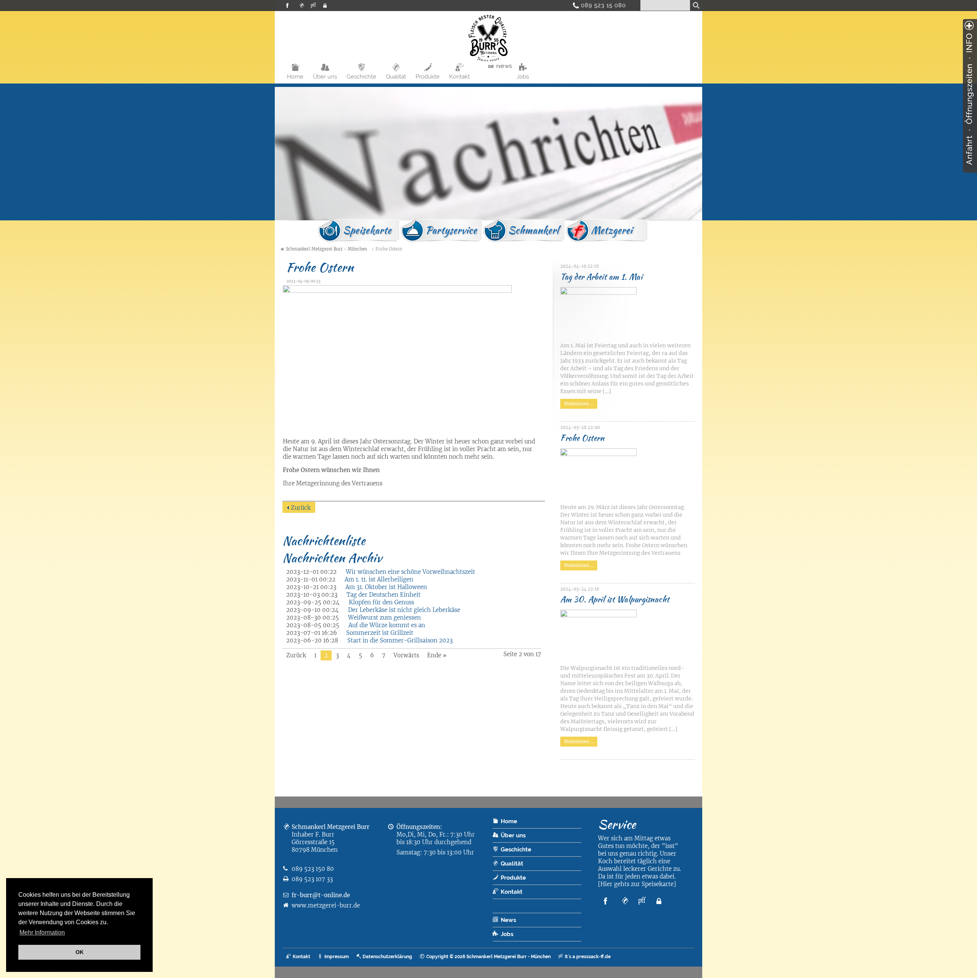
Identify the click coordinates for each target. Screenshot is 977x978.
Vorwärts (406, 655)
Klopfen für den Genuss (381, 602)
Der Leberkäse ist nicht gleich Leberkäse (404, 609)
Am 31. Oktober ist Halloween (386, 587)
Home (295, 76)
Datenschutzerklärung (387, 956)
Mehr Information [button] (42, 932)
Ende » (437, 655)
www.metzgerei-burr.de (326, 905)
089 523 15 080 (600, 5)
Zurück (301, 507)
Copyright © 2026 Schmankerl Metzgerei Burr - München (488, 956)
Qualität (396, 76)
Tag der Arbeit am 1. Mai (601, 277)
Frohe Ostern (582, 438)
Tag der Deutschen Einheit (384, 594)
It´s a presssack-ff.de (588, 956)
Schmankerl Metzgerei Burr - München (326, 249)
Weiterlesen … (576, 402)
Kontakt (459, 76)
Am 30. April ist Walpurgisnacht (614, 599)
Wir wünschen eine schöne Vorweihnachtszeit (410, 571)
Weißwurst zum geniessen (384, 617)
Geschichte (361, 76)
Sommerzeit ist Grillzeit (379, 632)
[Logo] (488, 62)
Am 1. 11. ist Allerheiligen (379, 579)
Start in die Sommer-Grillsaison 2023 (400, 640)
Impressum (336, 956)
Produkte (428, 76)
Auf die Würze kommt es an (386, 625)
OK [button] (80, 952)
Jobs (523, 76)
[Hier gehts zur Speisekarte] (637, 884)
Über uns (325, 76)
